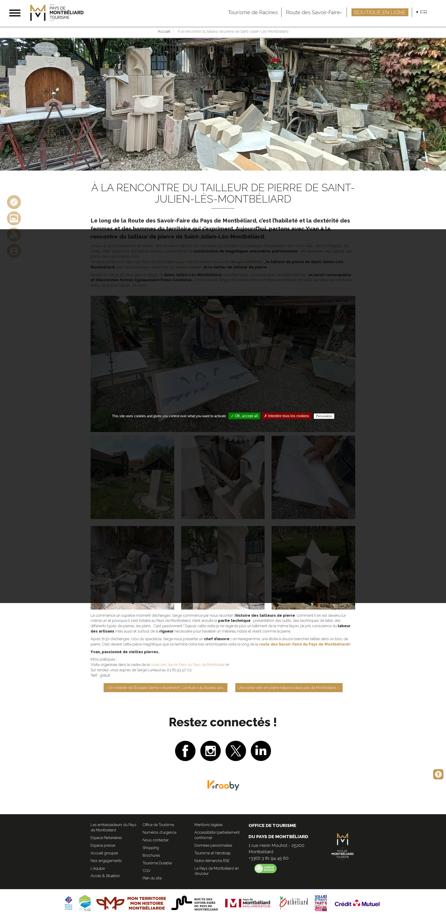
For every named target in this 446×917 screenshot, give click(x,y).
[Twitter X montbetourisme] (235, 750)
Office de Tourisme (158, 825)
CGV (147, 871)
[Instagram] (210, 750)
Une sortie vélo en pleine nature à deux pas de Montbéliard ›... (289, 687)
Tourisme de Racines (253, 12)
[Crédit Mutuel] (357, 903)
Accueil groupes (104, 853)
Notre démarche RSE (212, 861)
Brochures (151, 855)
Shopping (151, 848)
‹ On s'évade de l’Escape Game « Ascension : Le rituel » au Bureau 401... (165, 687)
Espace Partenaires (106, 838)
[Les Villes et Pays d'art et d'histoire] (320, 903)
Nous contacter (156, 840)
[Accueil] (58, 13)
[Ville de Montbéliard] (293, 903)
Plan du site (152, 878)
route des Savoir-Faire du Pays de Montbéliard (189, 664)
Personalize (324, 416)
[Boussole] (14, 202)
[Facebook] (185, 750)
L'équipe (98, 868)
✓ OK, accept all (244, 416)
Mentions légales (208, 825)
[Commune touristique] (85, 903)
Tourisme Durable (157, 863)
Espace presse (103, 845)
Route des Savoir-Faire (313, 12)
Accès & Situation (105, 876)
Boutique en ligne (380, 12)
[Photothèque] (14, 218)
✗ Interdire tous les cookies (286, 416)
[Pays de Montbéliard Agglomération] (247, 903)
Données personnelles (213, 845)
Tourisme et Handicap (212, 853)
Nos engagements (106, 861)
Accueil (164, 31)
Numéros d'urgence (159, 832)
